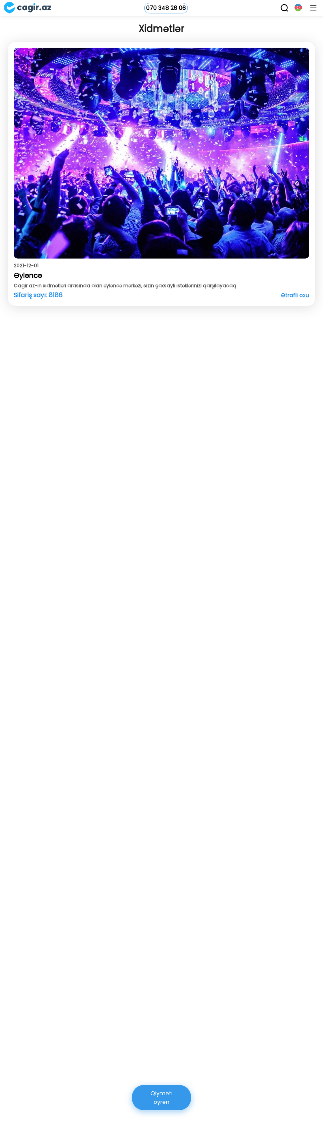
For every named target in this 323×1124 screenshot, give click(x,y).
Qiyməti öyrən (161, 1097)
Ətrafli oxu (295, 295)
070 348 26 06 (166, 8)
